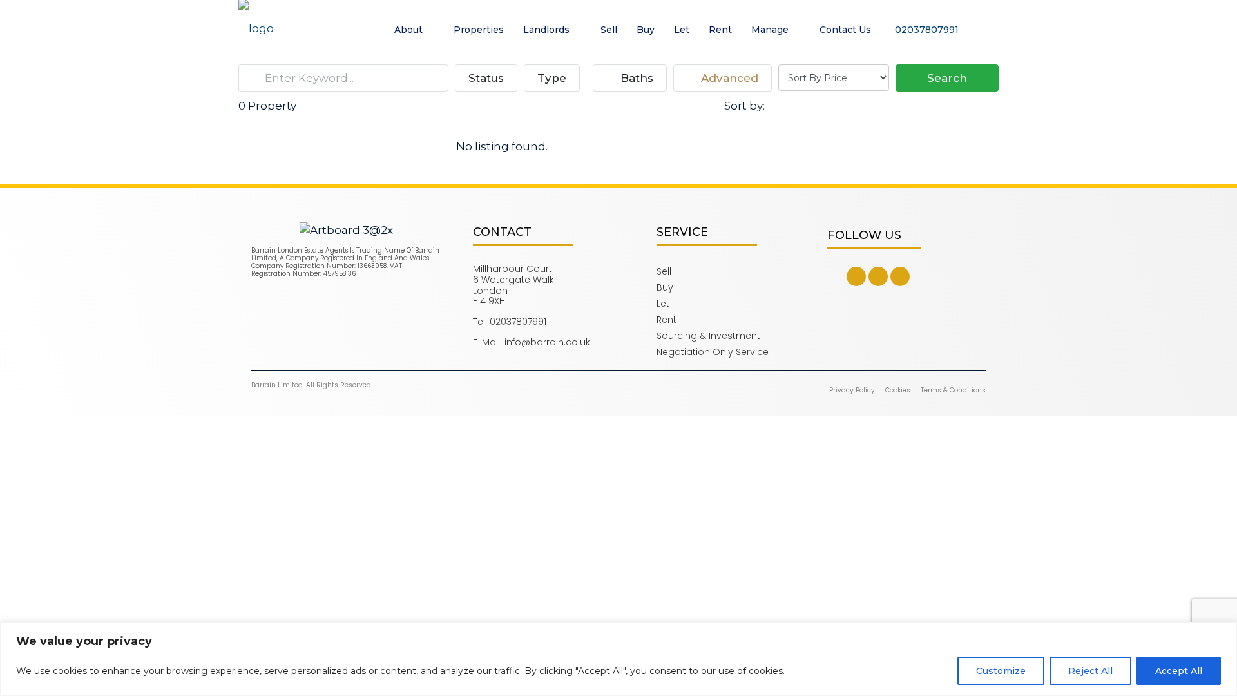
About (408, 29)
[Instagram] (878, 276)
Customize (1001, 671)
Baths (635, 78)
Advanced (728, 78)
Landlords (546, 29)
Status (486, 78)
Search (947, 78)
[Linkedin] (900, 276)
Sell (608, 29)
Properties (479, 29)
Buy (646, 29)
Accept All (1178, 671)
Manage (770, 29)
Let (681, 29)
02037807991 (925, 29)
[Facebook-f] (856, 276)
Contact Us (845, 29)
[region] (618, 659)
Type (551, 78)
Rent (720, 29)
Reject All (1090, 671)
